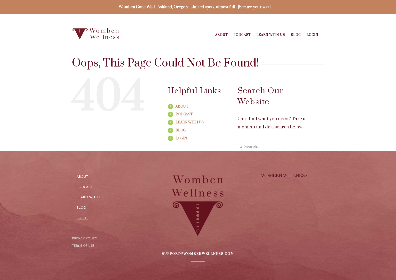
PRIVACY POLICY (84, 238)
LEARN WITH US (190, 122)
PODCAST (184, 114)
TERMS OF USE (83, 245)
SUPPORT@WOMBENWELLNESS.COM (198, 254)
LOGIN (181, 138)
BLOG (181, 130)
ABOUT (182, 106)
